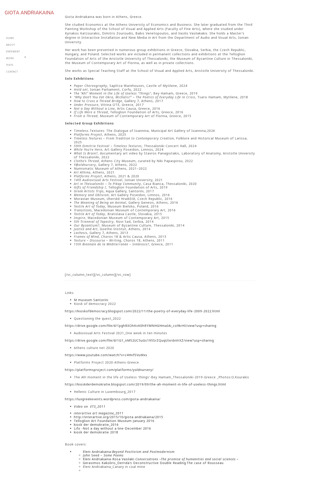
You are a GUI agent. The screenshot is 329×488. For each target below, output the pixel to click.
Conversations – (148, 459)
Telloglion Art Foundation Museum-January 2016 (114, 421)
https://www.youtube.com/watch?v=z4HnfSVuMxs (106, 355)
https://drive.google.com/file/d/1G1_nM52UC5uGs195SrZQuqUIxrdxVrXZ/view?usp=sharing (139, 340)
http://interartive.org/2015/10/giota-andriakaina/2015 (118, 417)
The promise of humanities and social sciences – (200, 459)
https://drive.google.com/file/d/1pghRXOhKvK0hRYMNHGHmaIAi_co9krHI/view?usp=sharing (140, 325)
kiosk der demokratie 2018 (96, 432)
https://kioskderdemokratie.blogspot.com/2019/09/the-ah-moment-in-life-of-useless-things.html (145, 384)
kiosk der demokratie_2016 (96, 424)
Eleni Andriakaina (128, 451)
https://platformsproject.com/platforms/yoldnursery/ (109, 370)
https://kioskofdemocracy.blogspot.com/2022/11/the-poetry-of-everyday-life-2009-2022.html (142, 311)
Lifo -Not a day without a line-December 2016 (112, 428)
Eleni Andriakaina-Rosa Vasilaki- (109, 459)
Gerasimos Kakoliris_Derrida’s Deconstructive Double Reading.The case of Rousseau (153, 463)
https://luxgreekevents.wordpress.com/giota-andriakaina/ (112, 399)
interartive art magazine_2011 (99, 413)
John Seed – (103, 455)
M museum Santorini (91, 300)
